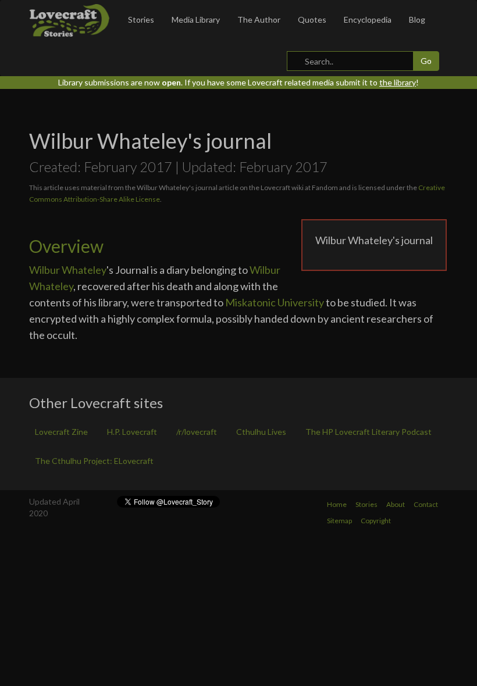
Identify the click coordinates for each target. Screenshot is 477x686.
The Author (258, 19)
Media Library (196, 19)
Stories (141, 19)
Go (426, 61)
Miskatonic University (274, 302)
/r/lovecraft (196, 432)
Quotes (312, 19)
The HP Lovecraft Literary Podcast (368, 432)
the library (397, 82)
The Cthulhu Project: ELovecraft (94, 461)
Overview (66, 245)
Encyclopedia (367, 19)
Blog (417, 19)
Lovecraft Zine (61, 432)
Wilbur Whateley (67, 269)
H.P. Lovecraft (132, 432)
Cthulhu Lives (261, 432)
